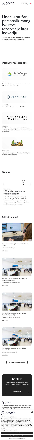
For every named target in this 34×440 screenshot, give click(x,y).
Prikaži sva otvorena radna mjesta (17, 362)
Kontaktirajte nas (17, 391)
